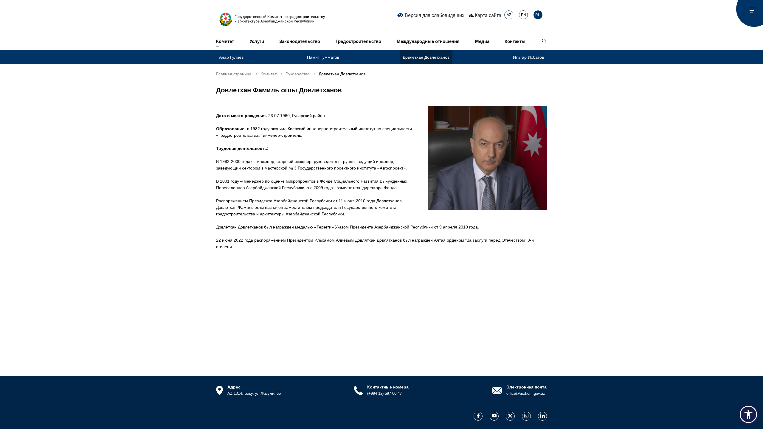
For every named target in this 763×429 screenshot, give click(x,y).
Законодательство (299, 41)
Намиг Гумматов (323, 57)
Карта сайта (487, 15)
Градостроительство (358, 41)
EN (523, 15)
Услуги (256, 41)
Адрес (234, 387)
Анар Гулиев (231, 57)
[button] (748, 414)
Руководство (298, 74)
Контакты (515, 41)
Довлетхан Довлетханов (426, 57)
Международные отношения (428, 41)
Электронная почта (526, 387)
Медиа (482, 41)
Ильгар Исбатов (528, 57)
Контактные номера (388, 387)
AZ (509, 15)
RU (538, 15)
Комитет (225, 41)
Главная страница (234, 74)
